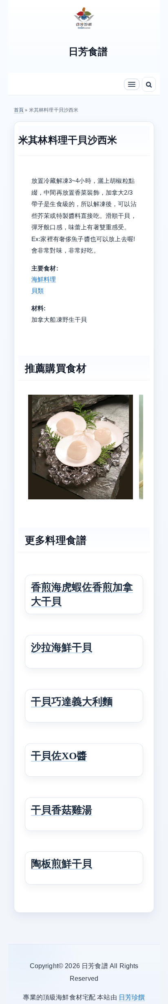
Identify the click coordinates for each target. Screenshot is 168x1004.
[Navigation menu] (131, 84)
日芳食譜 (88, 51)
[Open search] (149, 84)
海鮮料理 (43, 279)
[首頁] (84, 17)
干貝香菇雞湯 (61, 809)
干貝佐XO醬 (59, 755)
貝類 (37, 290)
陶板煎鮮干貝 (61, 863)
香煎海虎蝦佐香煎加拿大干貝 (82, 594)
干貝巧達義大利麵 (72, 701)
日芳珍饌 (132, 997)
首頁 (19, 109)
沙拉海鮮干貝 (61, 647)
